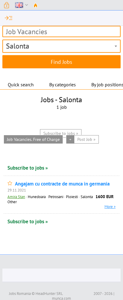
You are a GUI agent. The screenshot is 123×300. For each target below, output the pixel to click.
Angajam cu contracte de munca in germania (62, 183)
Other (12, 201)
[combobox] (61, 46)
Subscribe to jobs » (27, 168)
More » (110, 206)
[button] (6, 5)
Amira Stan (16, 196)
